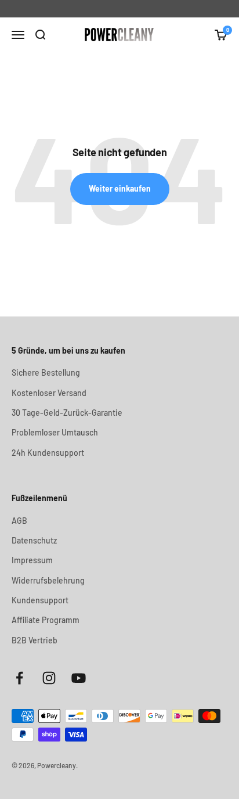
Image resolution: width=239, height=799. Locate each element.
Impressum (32, 560)
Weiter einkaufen (120, 188)
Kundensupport (40, 600)
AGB (19, 521)
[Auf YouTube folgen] (78, 678)
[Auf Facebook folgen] (19, 678)
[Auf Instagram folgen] (49, 678)
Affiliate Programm (45, 620)
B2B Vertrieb (34, 640)
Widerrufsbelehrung (48, 580)
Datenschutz (34, 540)
